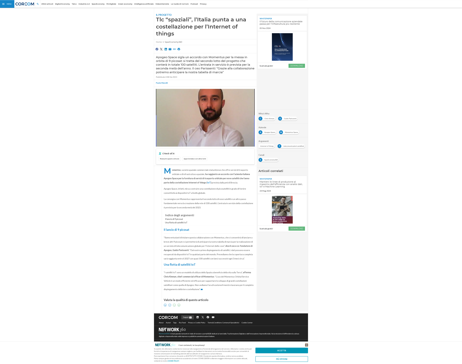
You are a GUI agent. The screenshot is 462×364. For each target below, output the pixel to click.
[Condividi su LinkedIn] (166, 49)
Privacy (203, 4)
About (161, 323)
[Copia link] (174, 49)
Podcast (194, 4)
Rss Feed (182, 323)
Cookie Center (247, 323)
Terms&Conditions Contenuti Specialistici (223, 323)
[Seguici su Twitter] (202, 317)
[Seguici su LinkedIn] (197, 317)
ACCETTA (281, 350)
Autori (168, 323)
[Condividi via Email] (170, 49)
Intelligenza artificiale (144, 4)
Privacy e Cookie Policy (196, 323)
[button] (7, 4)
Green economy (125, 4)
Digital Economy (62, 4)
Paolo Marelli (162, 83)
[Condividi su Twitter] (161, 49)
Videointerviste (162, 4)
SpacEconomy (98, 4)
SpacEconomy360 (173, 42)
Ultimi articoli (47, 4)
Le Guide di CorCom (180, 4)
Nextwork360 (164, 334)
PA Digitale (111, 4)
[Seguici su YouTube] (213, 317)
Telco (74, 4)
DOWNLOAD (296, 66)
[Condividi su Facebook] (157, 49)
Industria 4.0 (84, 4)
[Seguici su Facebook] (207, 317)
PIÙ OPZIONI (281, 359)
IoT (209, 182)
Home (159, 42)
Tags (175, 323)
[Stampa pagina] (179, 49)
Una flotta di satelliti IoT (176, 222)
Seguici (186, 317)
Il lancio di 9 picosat (174, 219)
